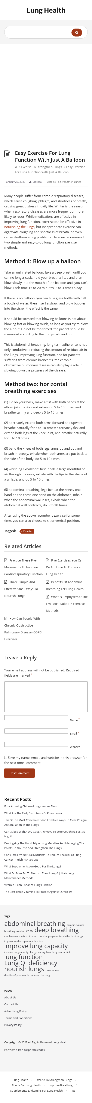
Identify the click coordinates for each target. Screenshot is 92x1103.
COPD (29, 931)
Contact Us (11, 1004)
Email (74, 733)
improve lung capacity (36, 945)
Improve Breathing (61, 1085)
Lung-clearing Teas (40, 952)
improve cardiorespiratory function (23, 941)
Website (75, 747)
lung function (23, 956)
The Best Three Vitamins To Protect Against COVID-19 (38, 892)
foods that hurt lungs (71, 936)
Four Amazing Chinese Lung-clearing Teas (30, 806)
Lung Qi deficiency (30, 962)
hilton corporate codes (30, 1050)
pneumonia (52, 970)
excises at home (28, 936)
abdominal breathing (34, 923)
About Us (10, 997)
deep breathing (56, 929)
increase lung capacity (16, 952)
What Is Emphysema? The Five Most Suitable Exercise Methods (67, 604)
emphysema (11, 936)
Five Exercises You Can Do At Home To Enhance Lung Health (64, 567)
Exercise (27, 531)
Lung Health (46, 10)
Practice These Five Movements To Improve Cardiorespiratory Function (23, 567)
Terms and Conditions (18, 1018)
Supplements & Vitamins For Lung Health (36, 1090)
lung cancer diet (61, 952)
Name (75, 720)
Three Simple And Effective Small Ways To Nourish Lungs (21, 589)
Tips (72, 1090)
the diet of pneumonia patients (21, 975)
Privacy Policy (13, 1025)
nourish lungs (24, 968)
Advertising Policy (15, 1011)
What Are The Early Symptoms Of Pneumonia (33, 813)
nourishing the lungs (19, 227)
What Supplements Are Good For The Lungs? (32, 866)
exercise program (48, 936)
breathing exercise (14, 931)
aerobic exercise (75, 925)
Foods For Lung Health (26, 1085)
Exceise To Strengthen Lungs (41, 167)
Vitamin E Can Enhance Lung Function (28, 885)
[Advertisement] (46, 92)
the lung (45, 975)
